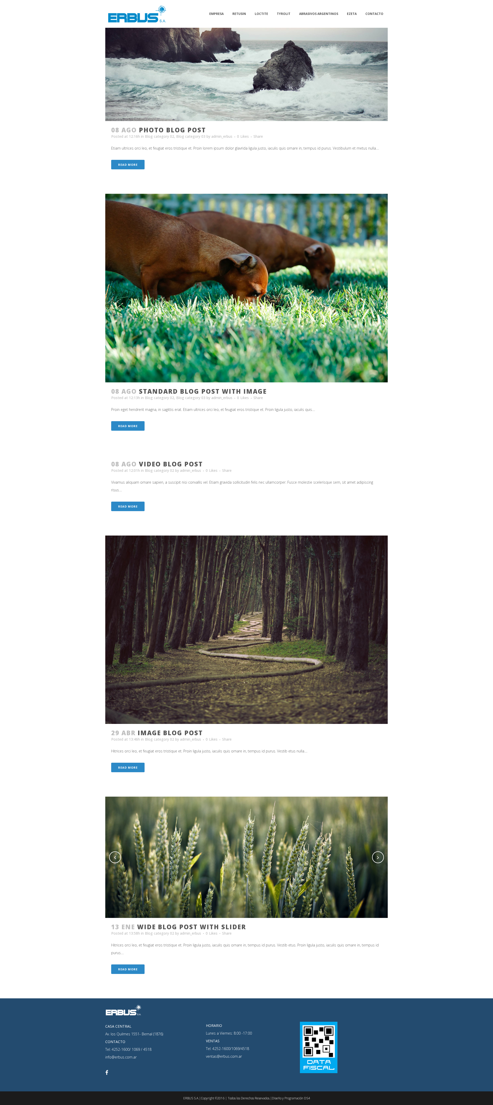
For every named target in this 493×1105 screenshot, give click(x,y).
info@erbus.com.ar (121, 1057)
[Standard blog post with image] (246, 288)
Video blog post (171, 464)
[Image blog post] (246, 630)
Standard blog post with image (203, 391)
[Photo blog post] (246, 60)
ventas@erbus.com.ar (224, 1056)
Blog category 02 (159, 136)
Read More (128, 165)
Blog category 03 (190, 136)
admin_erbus (221, 136)
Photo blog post (172, 130)
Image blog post (170, 733)
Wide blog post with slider (191, 927)
